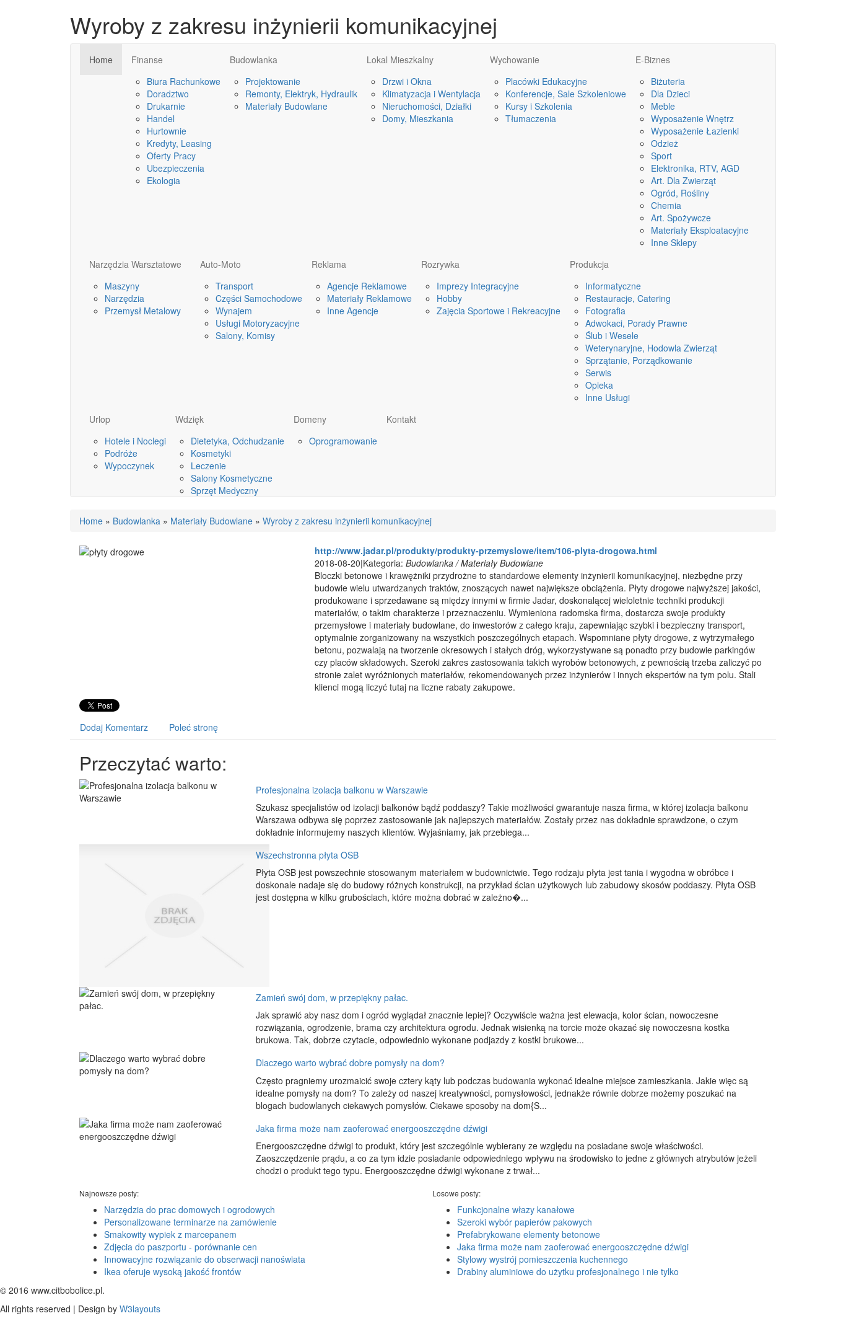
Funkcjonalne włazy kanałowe (516, 1209)
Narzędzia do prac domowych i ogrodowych (189, 1209)
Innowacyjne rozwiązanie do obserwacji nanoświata (204, 1259)
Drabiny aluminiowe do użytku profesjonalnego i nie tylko (568, 1271)
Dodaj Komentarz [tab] (114, 727)
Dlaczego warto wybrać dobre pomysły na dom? (350, 1062)
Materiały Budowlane (211, 521)
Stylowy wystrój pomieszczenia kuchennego (542, 1259)
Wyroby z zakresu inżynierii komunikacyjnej (347, 521)
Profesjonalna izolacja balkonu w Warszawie (342, 790)
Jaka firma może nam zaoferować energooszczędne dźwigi (371, 1128)
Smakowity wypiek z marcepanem (170, 1234)
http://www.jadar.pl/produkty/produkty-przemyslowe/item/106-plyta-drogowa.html (486, 550)
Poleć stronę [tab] (193, 727)
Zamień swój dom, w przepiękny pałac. (332, 997)
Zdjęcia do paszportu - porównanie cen (180, 1246)
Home (91, 521)
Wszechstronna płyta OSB (307, 855)
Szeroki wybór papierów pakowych (524, 1222)
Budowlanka (136, 521)
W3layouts (140, 1308)
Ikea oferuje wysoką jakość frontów (172, 1271)
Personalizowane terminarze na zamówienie (190, 1222)
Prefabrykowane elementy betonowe (528, 1234)
